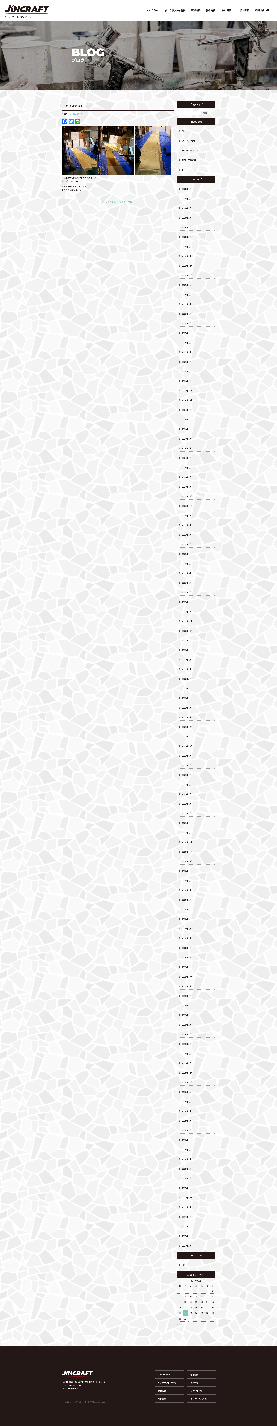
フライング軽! (188, 140)
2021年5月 (187, 794)
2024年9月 (187, 409)
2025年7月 (187, 313)
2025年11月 (187, 275)
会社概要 (226, 10)
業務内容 (196, 10)
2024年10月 (187, 400)
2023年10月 (187, 515)
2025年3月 (187, 352)
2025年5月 (187, 332)
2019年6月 (187, 1015)
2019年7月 (187, 1005)
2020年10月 (187, 861)
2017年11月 (187, 1188)
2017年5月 (187, 1245)
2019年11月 (187, 967)
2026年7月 (187, 198)
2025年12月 (187, 265)
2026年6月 (187, 208)
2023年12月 (187, 496)
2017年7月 (187, 1226)
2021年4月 (187, 803)
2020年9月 (187, 870)
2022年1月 (187, 717)
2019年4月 (187, 1034)
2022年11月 (187, 621)
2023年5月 (187, 563)
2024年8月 (187, 419)
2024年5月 (187, 448)
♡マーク (186, 131)
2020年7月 (187, 890)
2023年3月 (187, 582)
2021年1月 (187, 832)
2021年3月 (187, 813)
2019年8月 (187, 995)
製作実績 (210, 10)
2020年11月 (187, 851)
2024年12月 (187, 381)
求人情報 (244, 10)
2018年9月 (187, 1101)
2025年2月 (187, 361)
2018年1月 (187, 1178)
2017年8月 (187, 1216)
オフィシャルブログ (199, 1398)
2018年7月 (187, 1120)
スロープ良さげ (189, 160)
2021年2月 (187, 822)
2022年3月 (187, 698)
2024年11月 (187, 390)
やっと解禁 (109, 201)
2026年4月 (187, 227)
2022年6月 (187, 669)
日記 (184, 1264)
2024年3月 (187, 467)
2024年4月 (187, 457)
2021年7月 (187, 774)
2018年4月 (187, 1149)
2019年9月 (187, 986)
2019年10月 (187, 976)
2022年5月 (187, 678)
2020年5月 (187, 909)
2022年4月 (187, 688)
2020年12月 (187, 842)
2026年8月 (187, 188)
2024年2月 (187, 477)
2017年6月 (187, 1236)
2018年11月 (187, 1082)
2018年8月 (187, 1111)
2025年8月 (187, 304)
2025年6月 (187, 323)
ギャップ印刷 (126, 201)
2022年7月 (187, 659)
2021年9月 (187, 755)
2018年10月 (187, 1091)
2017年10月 (187, 1197)
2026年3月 (187, 236)
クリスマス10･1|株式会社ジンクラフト (19, 17)
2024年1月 (187, 486)
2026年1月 (187, 256)
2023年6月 (187, 553)
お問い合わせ (262, 10)
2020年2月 (187, 938)
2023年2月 (187, 592)
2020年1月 (187, 947)
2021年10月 (187, 746)
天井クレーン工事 (190, 150)
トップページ (153, 10)
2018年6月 (187, 1130)
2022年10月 (187, 630)
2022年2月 (187, 707)
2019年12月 (187, 957)
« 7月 (179, 1324)
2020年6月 (187, 899)
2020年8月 (187, 880)
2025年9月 (187, 294)
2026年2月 (187, 246)
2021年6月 (187, 784)
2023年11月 (187, 505)
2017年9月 (187, 1207)
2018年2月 (187, 1168)
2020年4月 (187, 919)
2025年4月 (187, 342)
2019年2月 (187, 1053)
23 (180, 1313)
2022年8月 (187, 650)
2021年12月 (187, 726)
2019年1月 (187, 1063)
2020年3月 (187, 928)
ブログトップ (196, 104)
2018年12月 (187, 1072)
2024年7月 (187, 429)
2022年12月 (187, 611)
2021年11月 (187, 736)
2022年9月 (187, 640)
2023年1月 (187, 601)
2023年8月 (187, 534)
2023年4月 (187, 573)
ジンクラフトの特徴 (175, 10)
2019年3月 (187, 1043)
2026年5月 (187, 217)
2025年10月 (187, 284)
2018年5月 (187, 1139)
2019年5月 (187, 1024)
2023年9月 (187, 525)
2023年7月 (187, 544)
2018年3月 (187, 1159)
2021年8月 (187, 765)
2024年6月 (187, 438)
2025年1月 (187, 371)
